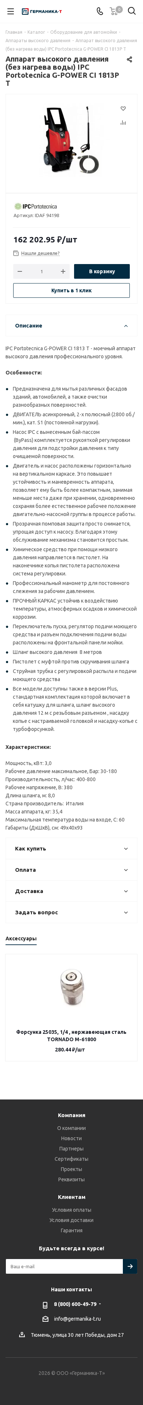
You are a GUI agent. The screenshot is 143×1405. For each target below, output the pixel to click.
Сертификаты (71, 1159)
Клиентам (71, 1197)
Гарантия (71, 1230)
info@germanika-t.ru (77, 1319)
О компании (71, 1128)
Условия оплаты (71, 1210)
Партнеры (71, 1149)
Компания (71, 1115)
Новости (71, 1138)
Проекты (71, 1169)
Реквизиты (71, 1179)
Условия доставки (72, 1220)
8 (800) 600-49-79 (75, 1304)
